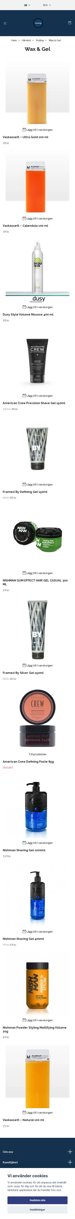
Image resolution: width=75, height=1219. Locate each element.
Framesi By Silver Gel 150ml (23, 673)
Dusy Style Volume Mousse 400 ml (28, 314)
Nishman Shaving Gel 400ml (23, 939)
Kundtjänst (10, 1162)
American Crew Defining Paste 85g (28, 761)
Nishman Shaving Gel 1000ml (24, 850)
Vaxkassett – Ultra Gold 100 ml (25, 137)
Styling (40, 40)
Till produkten (37, 754)
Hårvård (26, 40)
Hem (14, 40)
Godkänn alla (37, 1200)
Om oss (8, 1151)
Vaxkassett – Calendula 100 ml (25, 225)
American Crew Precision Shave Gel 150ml (34, 403)
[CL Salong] (38, 23)
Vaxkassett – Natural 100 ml (23, 1120)
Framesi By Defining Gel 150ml (25, 492)
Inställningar (37, 1209)
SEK (45, 5)
